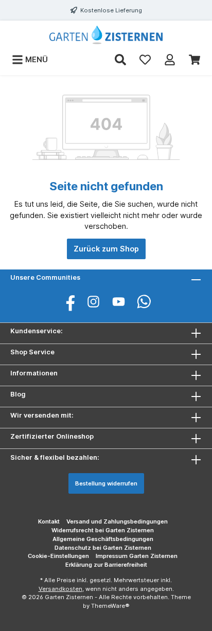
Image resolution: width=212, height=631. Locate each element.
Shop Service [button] (32, 352)
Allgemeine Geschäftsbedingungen (102, 539)
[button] (106, 396)
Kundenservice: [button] (36, 331)
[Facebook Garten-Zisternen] (68, 301)
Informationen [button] (34, 373)
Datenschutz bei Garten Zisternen (103, 547)
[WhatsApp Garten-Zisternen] (143, 301)
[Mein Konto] (169, 59)
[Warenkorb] (194, 59)
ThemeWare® (110, 605)
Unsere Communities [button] (45, 277)
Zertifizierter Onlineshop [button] (52, 436)
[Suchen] (120, 59)
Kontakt (49, 521)
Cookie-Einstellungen (58, 556)
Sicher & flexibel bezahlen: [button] (54, 457)
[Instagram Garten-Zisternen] (93, 301)
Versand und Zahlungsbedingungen (117, 521)
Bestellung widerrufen (106, 483)
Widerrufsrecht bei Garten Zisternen (102, 530)
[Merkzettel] (145, 59)
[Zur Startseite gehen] (106, 35)
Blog (18, 394)
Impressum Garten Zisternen (137, 556)
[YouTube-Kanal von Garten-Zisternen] (118, 301)
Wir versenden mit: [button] (42, 415)
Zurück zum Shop (106, 248)
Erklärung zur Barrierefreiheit (106, 564)
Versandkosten (60, 588)
